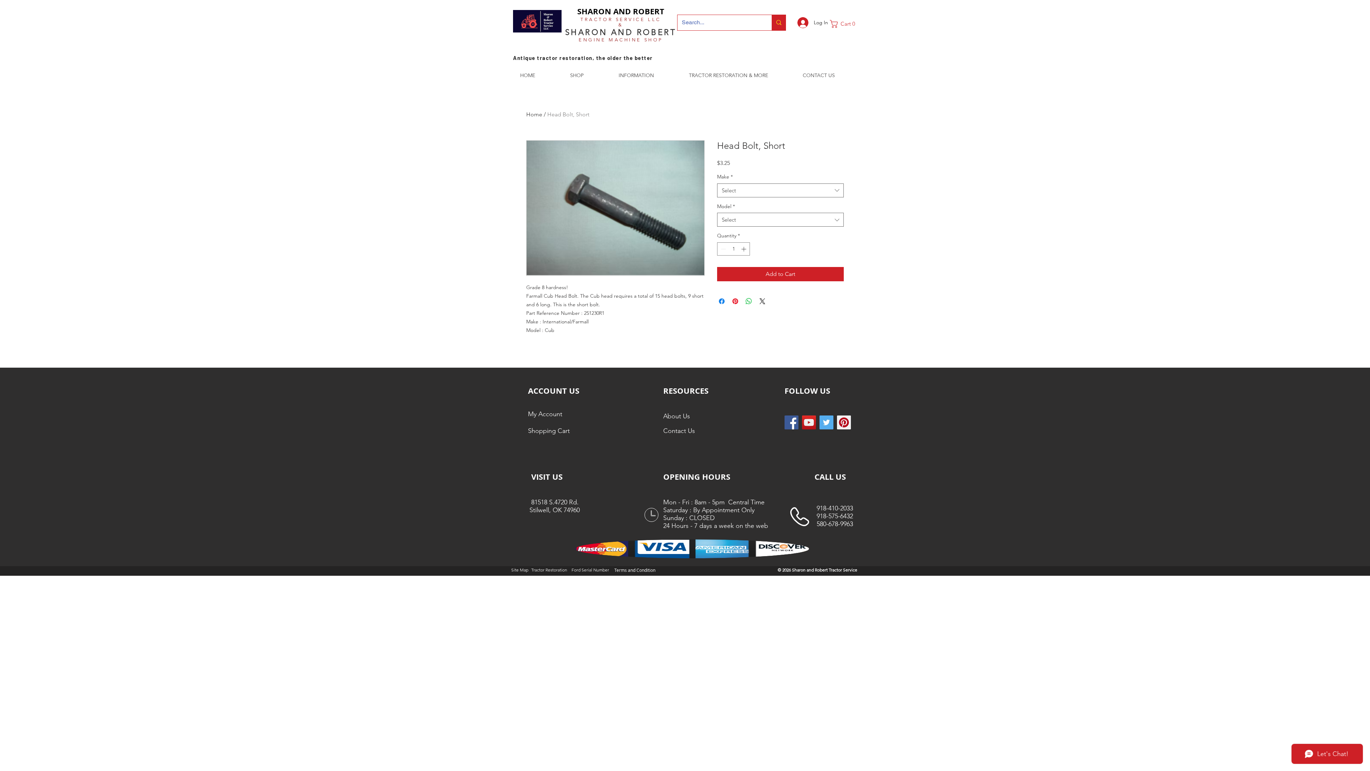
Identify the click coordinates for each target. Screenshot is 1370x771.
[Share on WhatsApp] (749, 301)
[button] (845, 24)
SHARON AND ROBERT (620, 11)
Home (534, 114)
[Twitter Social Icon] (826, 422)
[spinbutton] (733, 249)
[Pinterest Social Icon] (844, 422)
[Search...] (779, 22)
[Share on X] (762, 301)
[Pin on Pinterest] (735, 301)
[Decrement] (722, 249)
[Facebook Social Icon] (791, 422)
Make (725, 176)
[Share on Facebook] (721, 301)
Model (726, 206)
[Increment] (744, 249)
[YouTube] (809, 422)
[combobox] (780, 190)
